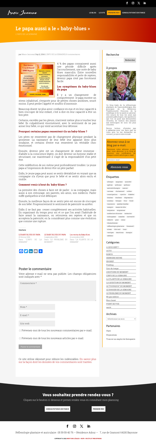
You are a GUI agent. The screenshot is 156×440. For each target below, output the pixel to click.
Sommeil (130, 226)
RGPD (82, 438)
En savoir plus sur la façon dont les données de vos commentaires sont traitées (57, 360)
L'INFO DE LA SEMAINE (26, 34)
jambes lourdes (122, 204)
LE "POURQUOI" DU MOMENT (119, 286)
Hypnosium (111, 335)
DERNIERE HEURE (114, 258)
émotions (119, 232)
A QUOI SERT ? (112, 247)
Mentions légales (73, 438)
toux (125, 229)
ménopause (111, 216)
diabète (131, 194)
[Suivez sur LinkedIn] (144, 3)
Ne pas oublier (112, 297)
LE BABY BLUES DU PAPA (29, 234)
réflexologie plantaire (115, 226)
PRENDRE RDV (114, 13)
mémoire (128, 213)
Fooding (109, 265)
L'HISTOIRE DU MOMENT (117, 272)
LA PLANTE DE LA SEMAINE (119, 279)
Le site (102, 13)
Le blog (92, 13)
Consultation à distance (57, 409)
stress (109, 229)
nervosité (130, 216)
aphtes (109, 185)
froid (131, 201)
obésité (110, 220)
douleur (110, 197)
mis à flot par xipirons (94, 438)
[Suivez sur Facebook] (127, 3)
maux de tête (121, 207)
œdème (110, 236)
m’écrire (111, 130)
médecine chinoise (114, 213)
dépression (128, 197)
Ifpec (108, 331)
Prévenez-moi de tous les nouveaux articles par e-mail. (53, 338)
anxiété (128, 182)
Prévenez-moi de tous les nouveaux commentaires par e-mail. (57, 330)
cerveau (110, 191)
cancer (125, 188)
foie (125, 201)
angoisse (119, 182)
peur (117, 220)
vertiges (110, 232)
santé (108, 307)
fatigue (118, 201)
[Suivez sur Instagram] (133, 3)
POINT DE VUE (112, 304)
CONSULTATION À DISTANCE (133, 13)
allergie (110, 182)
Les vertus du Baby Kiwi (80, 234)
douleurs (118, 197)
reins (123, 220)
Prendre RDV (98, 409)
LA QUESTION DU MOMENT (118, 282)
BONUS (109, 254)
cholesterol (120, 191)
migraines (121, 210)
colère (129, 191)
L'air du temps (112, 268)
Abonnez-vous (119, 167)
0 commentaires (73, 54)
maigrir (110, 207)
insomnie (111, 204)
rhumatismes (112, 223)
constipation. (112, 194)
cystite (123, 194)
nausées (121, 216)
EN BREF (110, 261)
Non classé (111, 300)
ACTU (109, 251)
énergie (129, 232)
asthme (127, 185)
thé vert (117, 229)
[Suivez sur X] (138, 3)
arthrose (118, 185)
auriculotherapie (113, 188)
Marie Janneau (28, 54)
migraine (110, 210)
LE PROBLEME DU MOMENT (118, 293)
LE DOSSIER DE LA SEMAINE (118, 289)
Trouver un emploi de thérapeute (120, 339)
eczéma (110, 201)
